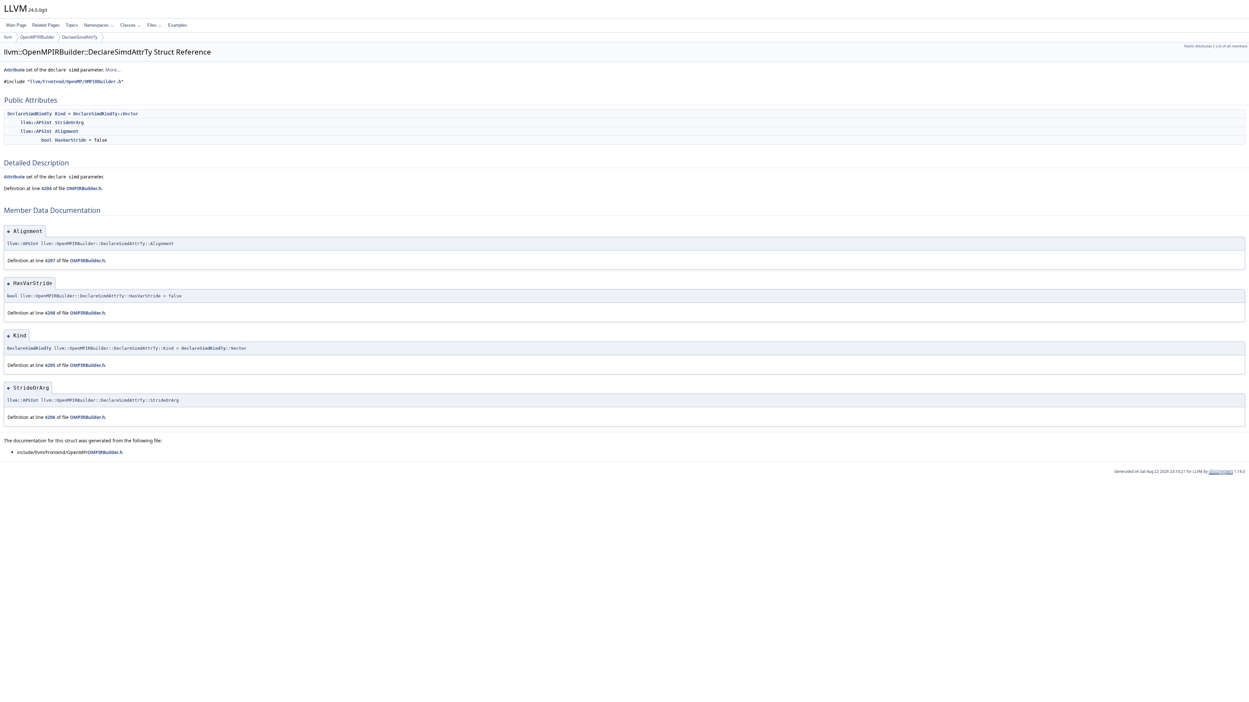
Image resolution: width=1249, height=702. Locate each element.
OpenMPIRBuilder (37, 37)
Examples (177, 25)
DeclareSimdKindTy (29, 113)
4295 (50, 365)
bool (46, 140)
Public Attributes (1198, 46)
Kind (60, 113)
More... (113, 70)
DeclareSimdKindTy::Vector (105, 113)
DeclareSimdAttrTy (80, 37)
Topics (72, 25)
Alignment (66, 131)
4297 (50, 260)
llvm (8, 37)
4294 (46, 188)
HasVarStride (70, 140)
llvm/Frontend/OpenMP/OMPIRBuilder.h (75, 81)
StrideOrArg (69, 122)
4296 (50, 417)
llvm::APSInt (36, 122)
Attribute (14, 70)
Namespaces (96, 25)
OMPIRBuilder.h (83, 188)
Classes (128, 25)
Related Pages (46, 25)
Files (151, 25)
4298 (50, 313)
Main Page (16, 25)
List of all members (1231, 46)
